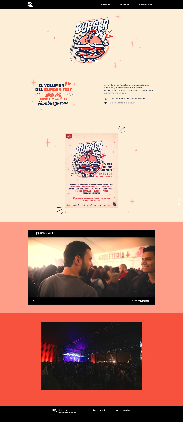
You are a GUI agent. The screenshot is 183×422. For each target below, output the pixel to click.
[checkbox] (91, 393)
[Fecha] (105, 103)
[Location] (105, 99)
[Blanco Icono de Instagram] (179, 199)
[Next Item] (148, 356)
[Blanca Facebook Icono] (179, 194)
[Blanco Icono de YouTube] (179, 204)
